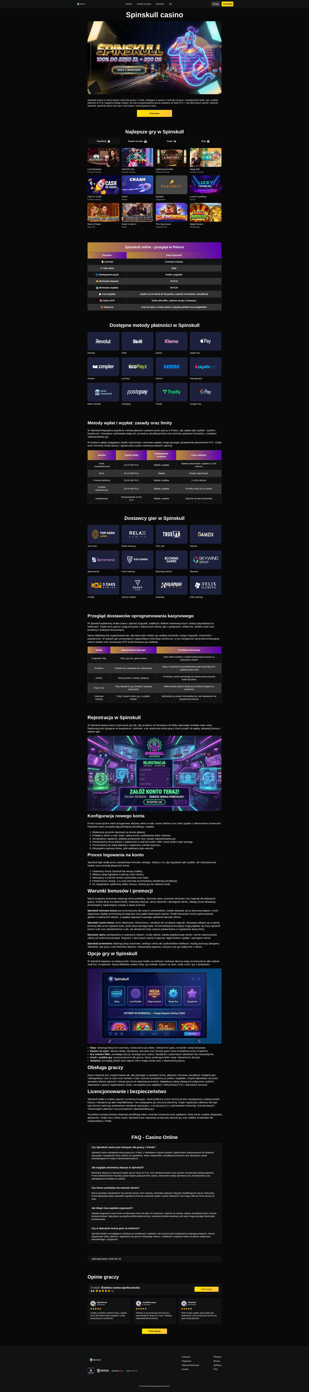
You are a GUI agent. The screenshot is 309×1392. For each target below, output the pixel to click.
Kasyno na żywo (135, 141)
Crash (169, 141)
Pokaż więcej (154, 1331)
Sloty (203, 141)
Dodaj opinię (206, 1289)
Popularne (101, 141)
